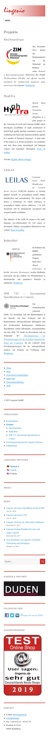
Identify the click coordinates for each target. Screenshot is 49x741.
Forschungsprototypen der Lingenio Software (24, 442)
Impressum (10, 378)
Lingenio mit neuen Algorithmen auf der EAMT (25, 508)
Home (8, 368)
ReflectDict (13, 431)
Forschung (11, 414)
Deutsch (13, 466)
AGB (8, 385)
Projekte (10, 424)
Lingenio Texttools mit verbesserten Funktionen (25, 522)
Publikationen (11, 445)
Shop (8, 371)
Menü (7, 20)
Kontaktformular (12, 718)
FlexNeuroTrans (15, 428)
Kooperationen (12, 421)
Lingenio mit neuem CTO (16, 515)
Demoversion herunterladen (17, 375)
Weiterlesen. (30, 85)
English (13, 470)
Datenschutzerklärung (15, 382)
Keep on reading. (17, 229)
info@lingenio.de (20, 714)
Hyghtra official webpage (21, 159)
